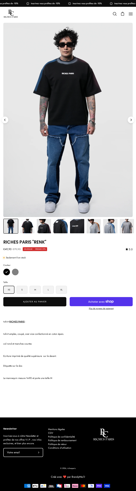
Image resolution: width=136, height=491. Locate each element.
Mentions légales (56, 429)
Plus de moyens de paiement (101, 308)
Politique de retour (57, 444)
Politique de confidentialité (61, 436)
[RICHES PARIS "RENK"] (10, 226)
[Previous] (5, 120)
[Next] (131, 120)
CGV (50, 433)
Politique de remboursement (62, 440)
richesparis (71, 468)
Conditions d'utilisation (59, 447)
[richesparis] (10, 14)
